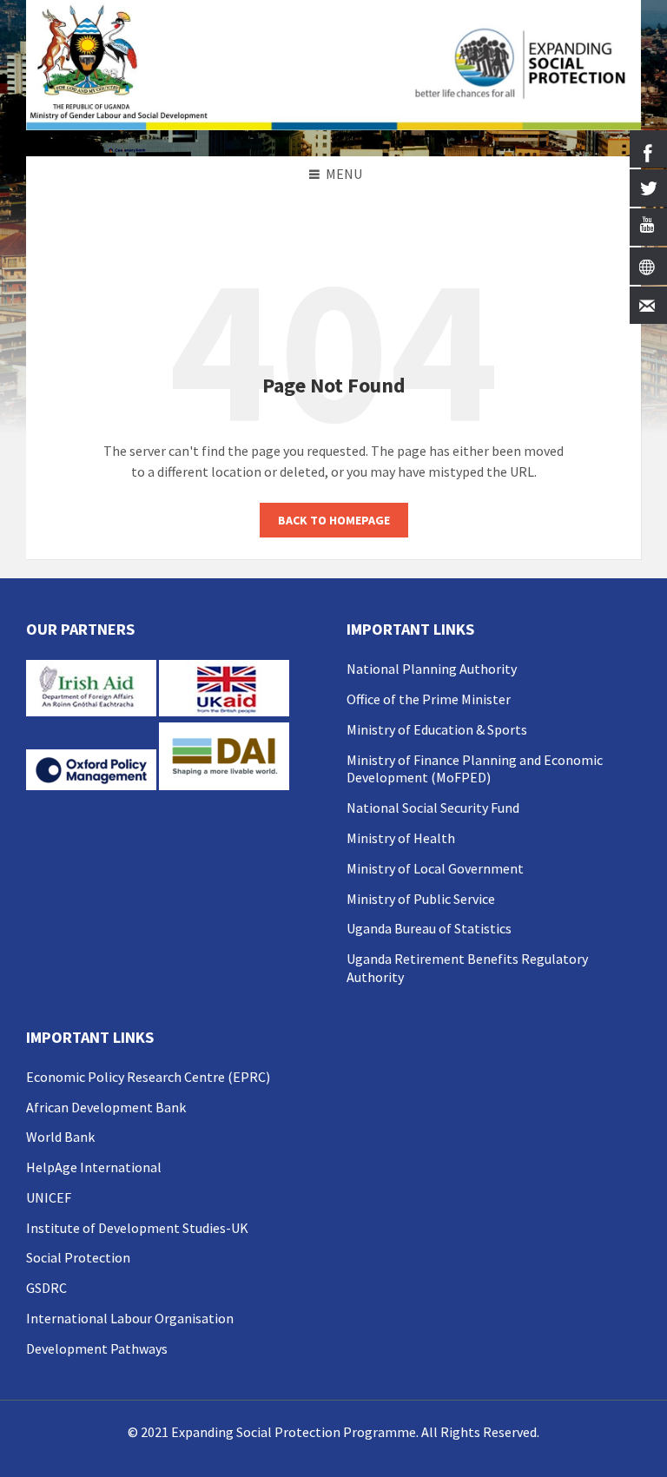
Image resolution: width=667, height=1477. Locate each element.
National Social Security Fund (433, 807)
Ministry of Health (401, 838)
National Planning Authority (432, 668)
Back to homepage (334, 520)
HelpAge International (94, 1167)
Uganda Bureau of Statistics (429, 928)
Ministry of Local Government (435, 868)
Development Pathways (97, 1348)
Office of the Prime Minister (429, 699)
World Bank (60, 1136)
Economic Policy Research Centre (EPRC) (148, 1076)
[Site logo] (333, 125)
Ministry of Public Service (421, 898)
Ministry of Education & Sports (437, 729)
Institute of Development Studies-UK (137, 1227)
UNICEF (48, 1197)
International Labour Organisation (130, 1318)
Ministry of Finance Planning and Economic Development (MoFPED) (475, 769)
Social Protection (78, 1257)
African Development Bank (106, 1107)
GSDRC (46, 1287)
